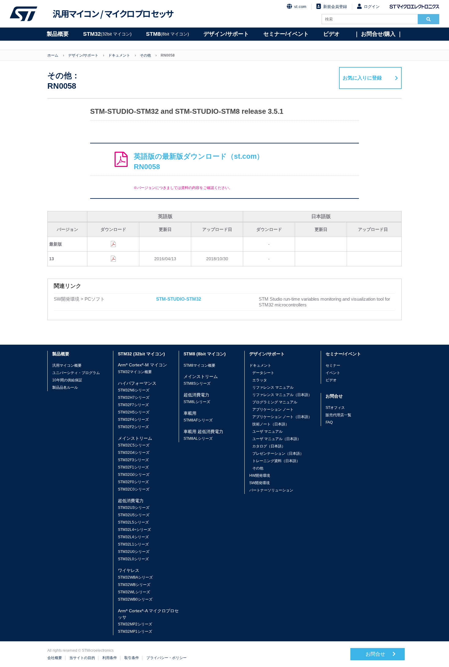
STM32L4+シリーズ (134, 530)
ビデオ (331, 34)
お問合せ (376, 654)
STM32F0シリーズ (133, 482)
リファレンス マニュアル (273, 387)
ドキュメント (119, 55)
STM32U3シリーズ (133, 508)
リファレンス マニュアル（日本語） (282, 395)
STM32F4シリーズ (133, 419)
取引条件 (131, 658)
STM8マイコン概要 (199, 365)
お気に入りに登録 (362, 77)
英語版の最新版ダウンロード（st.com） (199, 161)
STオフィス (335, 408)
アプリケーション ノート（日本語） (282, 417)
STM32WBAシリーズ (135, 577)
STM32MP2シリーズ (135, 624)
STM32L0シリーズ (133, 559)
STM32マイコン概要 (135, 372)
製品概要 (58, 34)
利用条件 (109, 658)
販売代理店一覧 (338, 415)
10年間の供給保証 (67, 380)
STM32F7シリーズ (133, 405)
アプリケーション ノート (273, 409)
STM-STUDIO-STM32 (178, 299)
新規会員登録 (335, 6)
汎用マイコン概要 (67, 365)
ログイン (372, 6)
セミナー (333, 365)
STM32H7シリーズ (133, 397)
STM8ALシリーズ (198, 438)
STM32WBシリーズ (134, 585)
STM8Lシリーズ (197, 402)
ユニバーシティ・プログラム (76, 373)
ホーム (52, 55)
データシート (263, 373)
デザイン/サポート (226, 34)
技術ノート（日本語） (270, 424)
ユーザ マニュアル (267, 431)
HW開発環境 (259, 475)
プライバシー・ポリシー (166, 658)
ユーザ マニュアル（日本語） (276, 439)
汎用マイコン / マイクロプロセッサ (113, 14)
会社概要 (54, 658)
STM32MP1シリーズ (135, 631)
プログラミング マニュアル (274, 402)
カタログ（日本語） (268, 446)
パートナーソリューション (271, 490)
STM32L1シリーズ (133, 544)
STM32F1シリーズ (133, 467)
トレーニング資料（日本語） (276, 461)
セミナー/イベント (286, 34)
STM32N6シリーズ (133, 390)
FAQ (329, 422)
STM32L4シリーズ (133, 537)
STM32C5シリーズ (133, 445)
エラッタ (259, 380)
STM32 (107, 34)
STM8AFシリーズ (198, 420)
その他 (145, 55)
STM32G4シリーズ (133, 452)
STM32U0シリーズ (133, 552)
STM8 (167, 34)
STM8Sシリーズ (197, 383)
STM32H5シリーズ (133, 412)
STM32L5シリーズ (133, 522)
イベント (333, 373)
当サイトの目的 (82, 658)
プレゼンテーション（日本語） (278, 453)
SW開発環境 (259, 483)
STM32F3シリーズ (133, 460)
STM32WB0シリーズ (135, 599)
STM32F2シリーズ (133, 427)
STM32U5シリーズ (133, 515)
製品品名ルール (65, 387)
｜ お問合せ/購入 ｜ (378, 34)
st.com (300, 6)
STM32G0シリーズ (133, 474)
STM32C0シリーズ (133, 489)
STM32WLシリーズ (134, 592)
